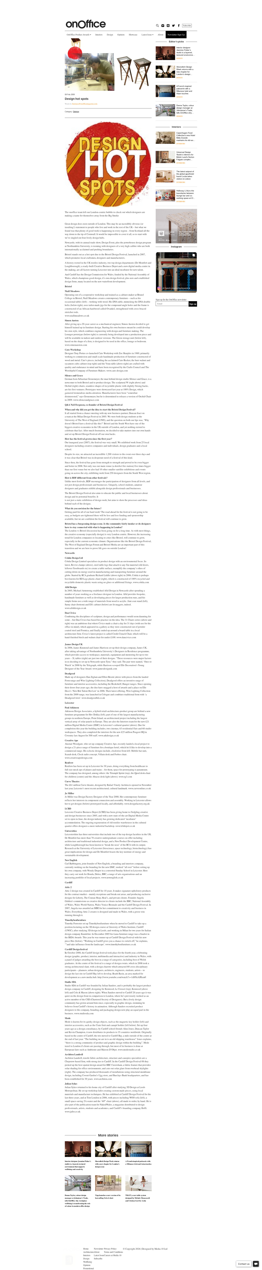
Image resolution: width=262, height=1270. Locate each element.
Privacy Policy (110, 1248)
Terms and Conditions (113, 1251)
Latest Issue (147, 34)
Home (86, 1248)
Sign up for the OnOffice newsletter (171, 299)
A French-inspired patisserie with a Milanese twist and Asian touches (138, 1162)
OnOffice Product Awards (78, 34)
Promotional (88, 1268)
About (160, 34)
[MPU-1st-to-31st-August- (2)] (176, 226)
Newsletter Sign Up (176, 34)
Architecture (88, 1251)
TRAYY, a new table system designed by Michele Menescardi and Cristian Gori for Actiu (137, 1198)
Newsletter (98, 1248)
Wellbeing (87, 1261)
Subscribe (187, 26)
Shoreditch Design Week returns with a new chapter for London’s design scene (107, 1164)
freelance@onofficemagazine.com (84, 104)
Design (110, 34)
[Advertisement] (176, 338)
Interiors (98, 34)
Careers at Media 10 (112, 1255)
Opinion (120, 34)
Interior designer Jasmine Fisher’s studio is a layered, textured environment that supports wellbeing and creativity (78, 1165)
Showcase (133, 34)
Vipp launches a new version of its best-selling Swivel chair (107, 1196)
